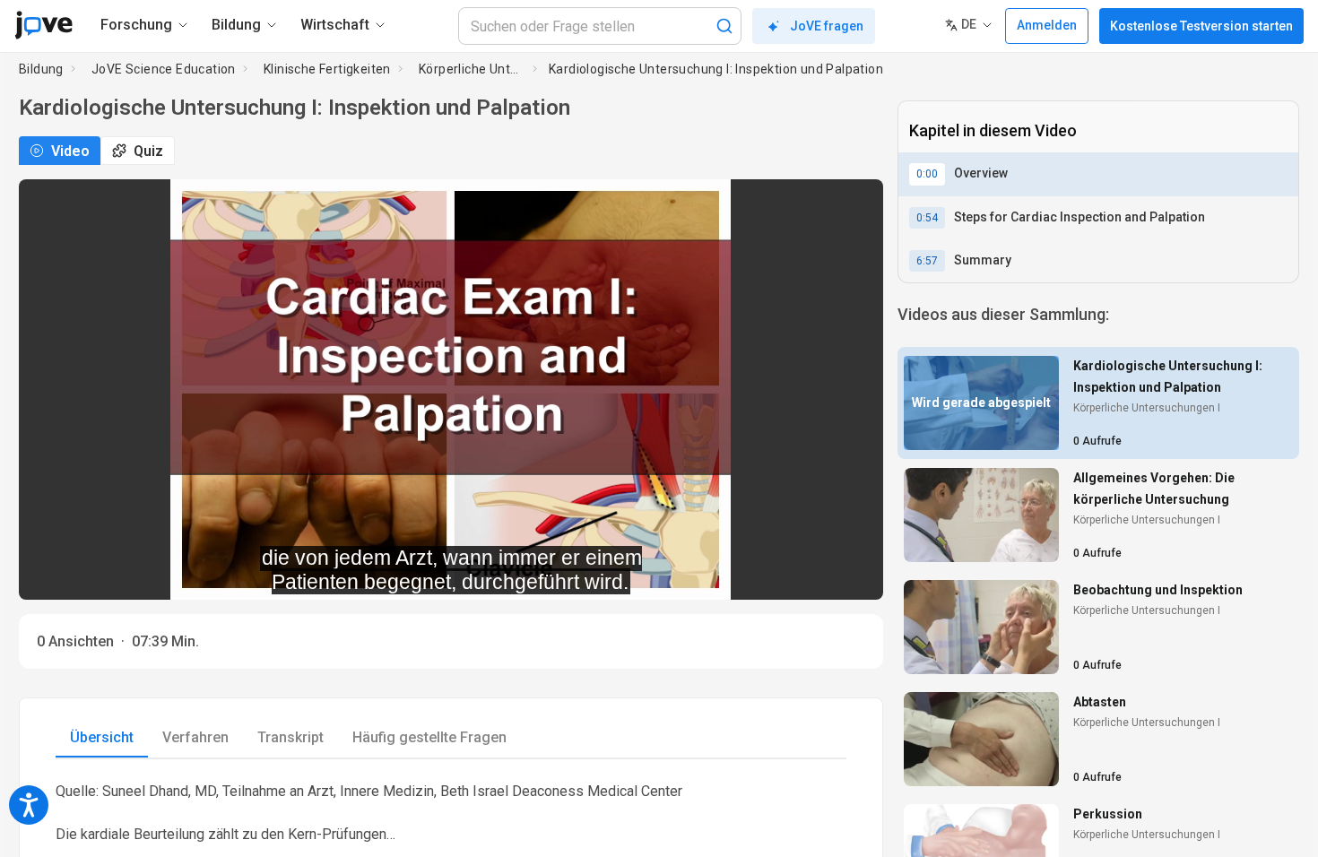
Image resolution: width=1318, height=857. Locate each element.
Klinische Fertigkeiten (327, 69)
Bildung (41, 69)
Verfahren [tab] (195, 737)
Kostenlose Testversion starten (1201, 26)
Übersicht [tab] (102, 737)
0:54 (927, 218)
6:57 (927, 261)
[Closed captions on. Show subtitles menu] (849, 574)
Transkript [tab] (290, 737)
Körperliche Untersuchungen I (472, 69)
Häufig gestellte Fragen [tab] (429, 737)
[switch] (710, 574)
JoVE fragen (826, 26)
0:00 (927, 174)
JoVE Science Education (163, 69)
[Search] (724, 26)
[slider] (370, 574)
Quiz (148, 151)
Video (70, 151)
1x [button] (812, 574)
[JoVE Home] (43, 25)
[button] (854, 204)
